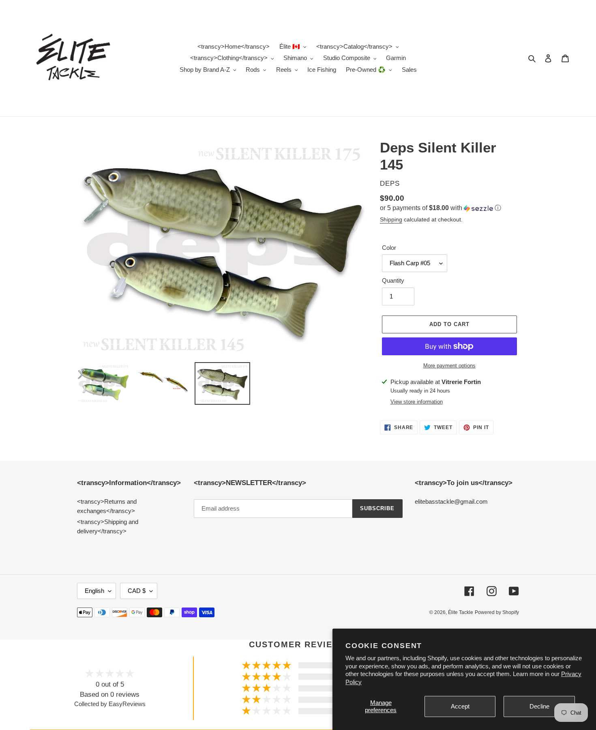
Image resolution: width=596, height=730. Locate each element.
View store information (416, 402)
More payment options (449, 366)
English (94, 590)
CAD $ (137, 590)
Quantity (393, 280)
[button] (440, 208)
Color (389, 247)
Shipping (391, 219)
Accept (460, 706)
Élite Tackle (460, 612)
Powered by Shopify (497, 612)
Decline (539, 706)
